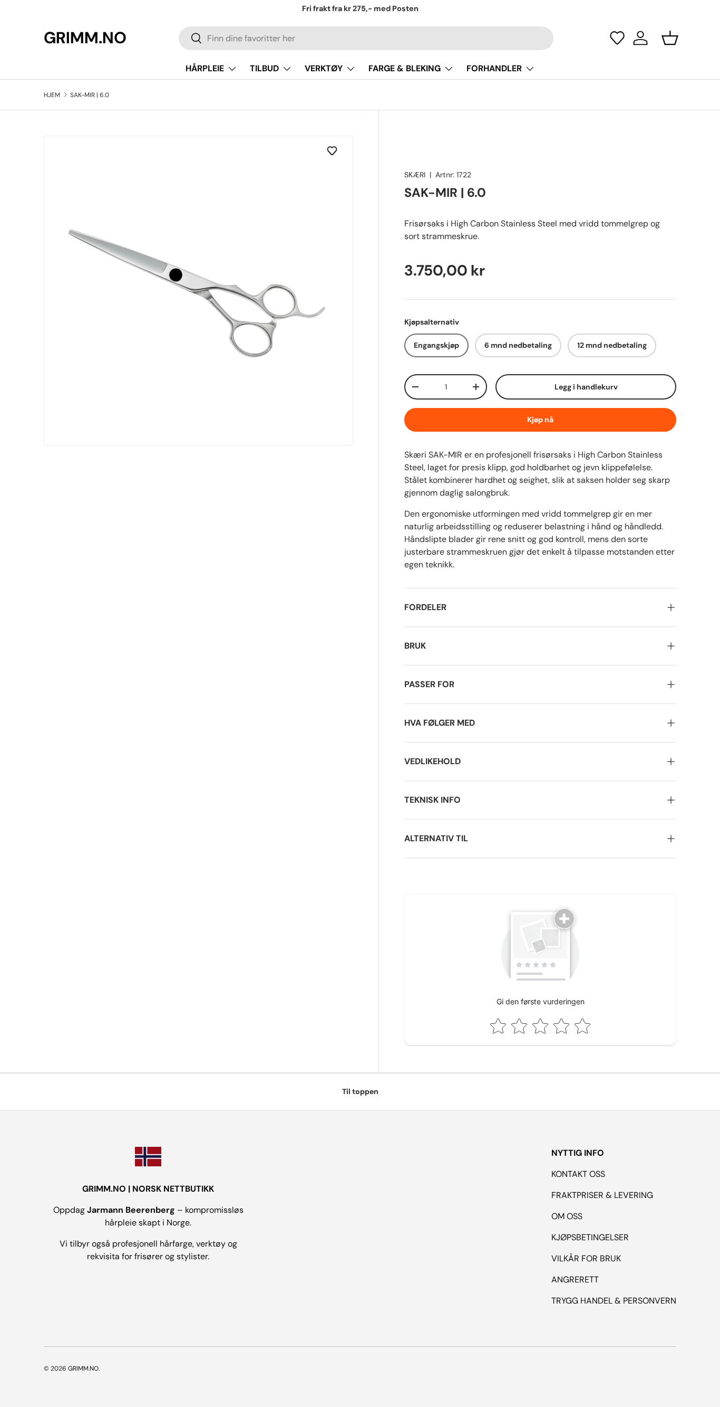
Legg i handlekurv (586, 387)
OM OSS (566, 1216)
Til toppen (360, 1091)
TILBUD (264, 68)
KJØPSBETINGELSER (590, 1237)
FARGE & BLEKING (404, 68)
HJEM (52, 95)
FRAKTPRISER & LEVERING (602, 1195)
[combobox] (366, 38)
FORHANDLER (494, 68)
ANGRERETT (575, 1279)
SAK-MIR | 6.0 (89, 95)
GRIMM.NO (83, 1368)
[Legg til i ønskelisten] (334, 150)
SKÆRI (414, 174)
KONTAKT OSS (578, 1174)
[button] (617, 38)
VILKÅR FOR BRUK (586, 1258)
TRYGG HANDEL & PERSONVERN (613, 1300)
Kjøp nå (540, 419)
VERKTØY (324, 68)
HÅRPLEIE (205, 68)
